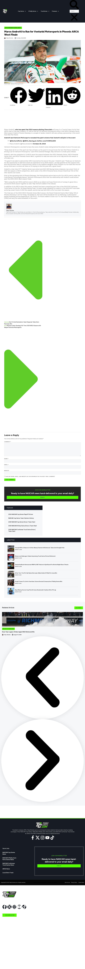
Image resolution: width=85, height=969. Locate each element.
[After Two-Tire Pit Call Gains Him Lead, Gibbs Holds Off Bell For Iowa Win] (11, 574)
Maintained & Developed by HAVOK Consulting (45, 882)
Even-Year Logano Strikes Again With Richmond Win (18, 632)
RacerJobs (5, 957)
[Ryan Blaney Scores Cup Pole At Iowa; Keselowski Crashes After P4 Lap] (11, 591)
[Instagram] (42, 838)
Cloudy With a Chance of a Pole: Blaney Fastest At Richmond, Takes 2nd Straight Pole (39, 547)
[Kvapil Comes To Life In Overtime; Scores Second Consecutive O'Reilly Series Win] (11, 582)
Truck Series (44, 11)
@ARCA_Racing (28, 141)
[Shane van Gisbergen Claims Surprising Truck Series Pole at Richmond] (11, 557)
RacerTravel (6, 961)
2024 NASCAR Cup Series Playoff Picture (20, 514)
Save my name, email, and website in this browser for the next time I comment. (30, 476)
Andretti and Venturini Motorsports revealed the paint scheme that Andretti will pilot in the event (39, 138)
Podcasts (54, 11)
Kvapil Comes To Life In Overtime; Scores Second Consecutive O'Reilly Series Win (38, 581)
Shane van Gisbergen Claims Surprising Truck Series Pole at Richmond (35, 556)
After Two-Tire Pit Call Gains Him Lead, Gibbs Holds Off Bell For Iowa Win (36, 573)
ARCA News (6, 869)
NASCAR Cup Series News (8, 628)
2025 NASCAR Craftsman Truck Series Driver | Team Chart (22, 530)
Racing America (7, 949)
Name (6, 458)
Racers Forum (6, 964)
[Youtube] (47, 838)
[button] (74, 5)
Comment (7, 441)
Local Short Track (7, 872)
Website (6, 470)
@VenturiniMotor (16, 141)
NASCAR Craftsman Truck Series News (8, 864)
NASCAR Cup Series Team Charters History (21, 518)
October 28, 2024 (39, 144)
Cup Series (21, 11)
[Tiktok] (52, 838)
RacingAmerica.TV (8, 953)
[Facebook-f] (33, 838)
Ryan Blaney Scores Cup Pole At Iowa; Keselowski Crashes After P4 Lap (35, 590)
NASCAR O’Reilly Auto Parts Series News (9, 858)
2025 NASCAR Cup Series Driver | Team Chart (21, 522)
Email (6, 464)
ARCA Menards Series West (13, 27)
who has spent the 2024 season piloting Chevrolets (33, 129)
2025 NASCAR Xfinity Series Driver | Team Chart (22, 526)
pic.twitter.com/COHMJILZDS (45, 141)
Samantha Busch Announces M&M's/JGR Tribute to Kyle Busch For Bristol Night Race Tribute (41, 564)
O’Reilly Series (32, 11)
